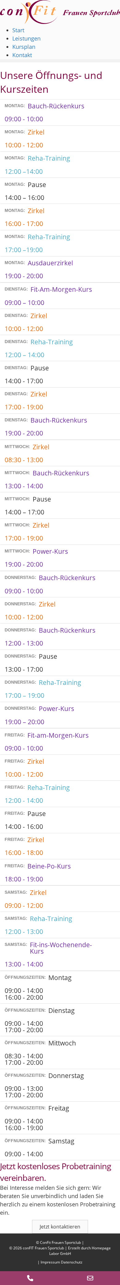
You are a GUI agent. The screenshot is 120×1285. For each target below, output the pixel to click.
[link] (18, 30)
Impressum (50, 1262)
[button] (60, 1226)
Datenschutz (71, 1262)
